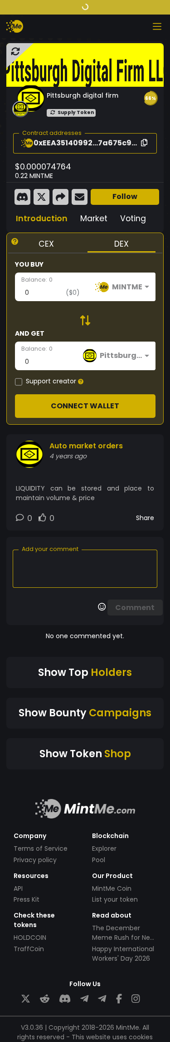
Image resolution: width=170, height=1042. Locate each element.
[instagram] (135, 999)
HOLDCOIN (30, 937)
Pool (98, 859)
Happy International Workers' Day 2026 (123, 953)
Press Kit (26, 899)
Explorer (104, 848)
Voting (133, 218)
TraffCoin (29, 948)
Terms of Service (41, 848)
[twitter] (25, 999)
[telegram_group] (84, 999)
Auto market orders (86, 446)
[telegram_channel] (102, 999)
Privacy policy (35, 859)
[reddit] (44, 999)
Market (93, 218)
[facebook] (119, 999)
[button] (150, 98)
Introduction (42, 218)
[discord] (65, 999)
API (18, 888)
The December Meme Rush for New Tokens (123, 937)
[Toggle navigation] (157, 26)
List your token (115, 899)
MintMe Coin (111, 888)
